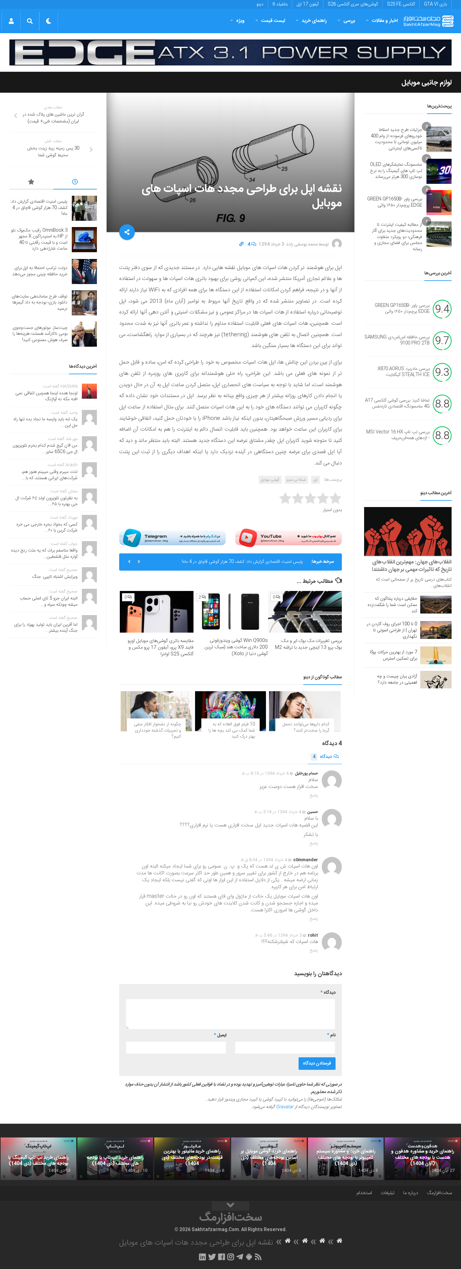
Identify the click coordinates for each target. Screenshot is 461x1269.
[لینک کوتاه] (241, 244)
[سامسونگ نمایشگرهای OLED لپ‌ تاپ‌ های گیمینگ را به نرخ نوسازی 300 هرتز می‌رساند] (439, 171)
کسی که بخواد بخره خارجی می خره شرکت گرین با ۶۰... (46, 528)
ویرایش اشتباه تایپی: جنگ (54, 577)
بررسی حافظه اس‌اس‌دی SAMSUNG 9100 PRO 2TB (397, 340)
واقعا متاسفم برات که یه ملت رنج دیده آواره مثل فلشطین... (44, 554)
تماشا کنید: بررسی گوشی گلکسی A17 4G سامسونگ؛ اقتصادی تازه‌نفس (397, 404)
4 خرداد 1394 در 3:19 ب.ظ (277, 812)
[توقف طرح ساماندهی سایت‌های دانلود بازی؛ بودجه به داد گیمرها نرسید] (84, 302)
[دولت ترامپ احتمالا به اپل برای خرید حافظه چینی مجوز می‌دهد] (84, 271)
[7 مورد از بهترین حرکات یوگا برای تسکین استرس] (436, 655)
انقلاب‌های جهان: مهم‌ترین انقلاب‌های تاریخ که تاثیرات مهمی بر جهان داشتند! (412, 566)
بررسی (349, 21)
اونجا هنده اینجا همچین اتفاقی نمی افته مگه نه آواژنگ (46, 396)
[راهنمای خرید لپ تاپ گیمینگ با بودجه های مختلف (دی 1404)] (38, 1158)
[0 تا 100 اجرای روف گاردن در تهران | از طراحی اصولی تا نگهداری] (436, 630)
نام (331, 1035)
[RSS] (258, 1257)
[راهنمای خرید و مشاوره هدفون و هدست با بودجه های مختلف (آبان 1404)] (422, 1158)
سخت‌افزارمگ (439, 1193)
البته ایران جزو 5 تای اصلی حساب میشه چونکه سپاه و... (48, 602)
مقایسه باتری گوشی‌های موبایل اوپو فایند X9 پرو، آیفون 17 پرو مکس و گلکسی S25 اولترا (160, 647)
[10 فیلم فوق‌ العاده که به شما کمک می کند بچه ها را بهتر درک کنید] (230, 711)
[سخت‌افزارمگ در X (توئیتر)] (212, 1257)
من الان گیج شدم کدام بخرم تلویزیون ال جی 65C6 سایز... (45, 449)
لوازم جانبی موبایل (426, 82)
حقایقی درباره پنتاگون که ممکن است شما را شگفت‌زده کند (392, 605)
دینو (260, 4)
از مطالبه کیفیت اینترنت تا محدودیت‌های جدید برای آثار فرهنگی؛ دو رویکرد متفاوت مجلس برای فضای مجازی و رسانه (397, 237)
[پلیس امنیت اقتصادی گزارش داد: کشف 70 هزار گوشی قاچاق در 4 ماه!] (84, 208)
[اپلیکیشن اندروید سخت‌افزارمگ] (249, 1257)
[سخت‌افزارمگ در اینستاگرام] (230, 1257)
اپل (315, 480)
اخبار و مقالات (385, 21)
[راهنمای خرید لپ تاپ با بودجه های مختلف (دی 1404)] (115, 1158)
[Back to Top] (230, 1206)
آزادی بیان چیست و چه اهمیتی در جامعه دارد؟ (397, 679)
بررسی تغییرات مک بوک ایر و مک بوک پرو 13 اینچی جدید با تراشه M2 (308, 644)
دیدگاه (322, 757)
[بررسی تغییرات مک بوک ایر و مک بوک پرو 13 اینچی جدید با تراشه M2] (305, 611)
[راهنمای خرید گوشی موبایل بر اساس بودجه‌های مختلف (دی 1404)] (269, 1158)
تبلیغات (388, 1193)
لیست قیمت (273, 21)
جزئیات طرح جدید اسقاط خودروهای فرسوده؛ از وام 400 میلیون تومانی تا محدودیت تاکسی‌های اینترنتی (396, 139)
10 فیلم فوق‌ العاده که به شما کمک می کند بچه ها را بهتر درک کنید (232, 730)
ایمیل (220, 1035)
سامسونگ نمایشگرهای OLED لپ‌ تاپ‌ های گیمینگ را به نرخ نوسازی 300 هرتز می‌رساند (396, 171)
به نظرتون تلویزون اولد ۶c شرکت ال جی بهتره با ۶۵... (46, 501)
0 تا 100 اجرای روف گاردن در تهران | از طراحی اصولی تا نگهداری (392, 630)
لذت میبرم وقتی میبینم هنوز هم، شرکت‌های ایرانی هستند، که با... (49, 475)
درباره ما (410, 1193)
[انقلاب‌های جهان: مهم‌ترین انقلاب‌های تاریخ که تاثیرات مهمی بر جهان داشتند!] (408, 531)
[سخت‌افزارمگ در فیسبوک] (221, 1257)
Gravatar (285, 1107)
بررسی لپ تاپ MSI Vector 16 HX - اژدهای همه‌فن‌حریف (398, 435)
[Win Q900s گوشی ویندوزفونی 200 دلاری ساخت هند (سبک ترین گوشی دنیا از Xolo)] (231, 611)
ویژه (240, 21)
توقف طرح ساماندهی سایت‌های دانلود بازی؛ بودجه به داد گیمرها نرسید (39, 303)
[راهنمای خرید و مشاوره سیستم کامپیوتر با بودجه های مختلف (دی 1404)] (346, 1158)
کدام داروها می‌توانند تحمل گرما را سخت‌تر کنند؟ (306, 727)
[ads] (230, 52)
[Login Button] (11, 21)
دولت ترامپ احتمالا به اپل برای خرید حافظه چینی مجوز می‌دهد (39, 271)
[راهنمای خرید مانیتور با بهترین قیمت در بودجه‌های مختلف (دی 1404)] (192, 1158)
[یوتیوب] (288, 538)
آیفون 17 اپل (308, 4)
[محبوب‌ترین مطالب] (31, 182)
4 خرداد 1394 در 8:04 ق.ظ (264, 860)
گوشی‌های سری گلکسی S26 (353, 4)
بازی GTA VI (435, 4)
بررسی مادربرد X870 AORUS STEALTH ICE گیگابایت (404, 372)
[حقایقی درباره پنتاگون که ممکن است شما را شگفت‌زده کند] (436, 604)
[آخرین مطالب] (75, 182)
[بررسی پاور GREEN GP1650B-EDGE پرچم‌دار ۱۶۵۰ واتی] (439, 202)
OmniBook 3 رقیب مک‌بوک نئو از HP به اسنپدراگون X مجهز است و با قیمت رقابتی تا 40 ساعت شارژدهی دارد (39, 240)
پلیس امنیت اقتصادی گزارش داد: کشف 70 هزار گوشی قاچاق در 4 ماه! (242, 562)
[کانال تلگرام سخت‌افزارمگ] (239, 1257)
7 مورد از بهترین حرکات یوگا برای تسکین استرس (393, 655)
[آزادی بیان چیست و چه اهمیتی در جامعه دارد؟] (436, 679)
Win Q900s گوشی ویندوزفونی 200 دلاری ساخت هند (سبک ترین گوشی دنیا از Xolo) (236, 647)
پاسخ (314, 795)
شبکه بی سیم (296, 480)
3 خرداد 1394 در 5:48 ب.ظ (278, 935)
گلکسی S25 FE (401, 4)
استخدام (364, 1193)
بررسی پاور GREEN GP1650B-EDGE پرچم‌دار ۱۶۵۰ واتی (394, 202)
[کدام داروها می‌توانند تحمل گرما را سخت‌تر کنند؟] (304, 711)
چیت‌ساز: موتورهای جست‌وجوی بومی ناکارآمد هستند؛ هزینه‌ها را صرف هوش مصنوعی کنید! (40, 334)
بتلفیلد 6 (280, 4)
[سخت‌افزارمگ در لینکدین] (202, 1257)
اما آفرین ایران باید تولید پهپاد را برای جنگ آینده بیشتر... (45, 628)
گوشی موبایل (270, 480)
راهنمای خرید (314, 21)
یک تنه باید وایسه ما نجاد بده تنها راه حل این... (45, 422)
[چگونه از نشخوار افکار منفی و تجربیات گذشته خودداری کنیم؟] (156, 711)
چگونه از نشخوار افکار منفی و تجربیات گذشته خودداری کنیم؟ (157, 730)
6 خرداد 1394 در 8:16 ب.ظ (265, 773)
